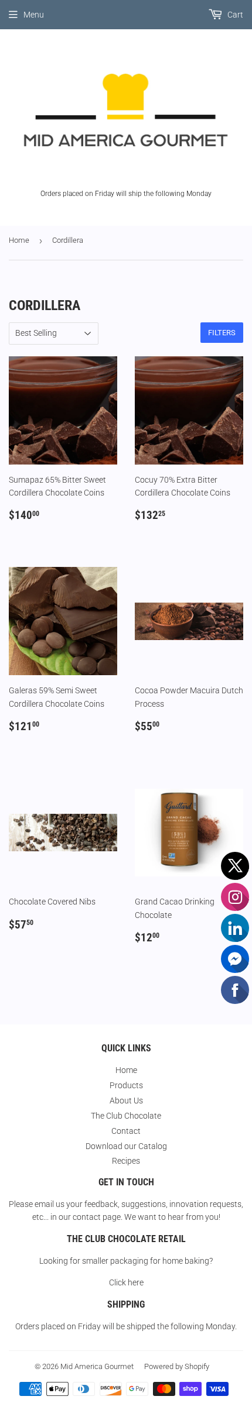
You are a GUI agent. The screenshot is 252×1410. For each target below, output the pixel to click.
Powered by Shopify (176, 1366)
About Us (126, 1100)
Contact (126, 1131)
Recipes (126, 1160)
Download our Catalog (126, 1146)
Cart (234, 14)
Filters (222, 332)
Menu (33, 14)
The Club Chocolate (126, 1115)
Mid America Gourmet (97, 1366)
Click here (126, 1282)
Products (126, 1085)
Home (19, 240)
